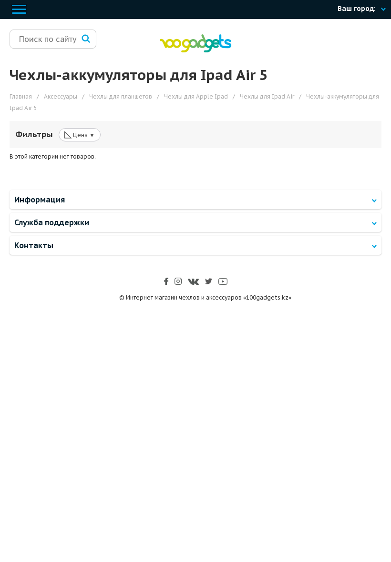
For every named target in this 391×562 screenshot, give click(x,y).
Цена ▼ (79, 134)
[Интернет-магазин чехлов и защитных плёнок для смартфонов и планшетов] (195, 50)
